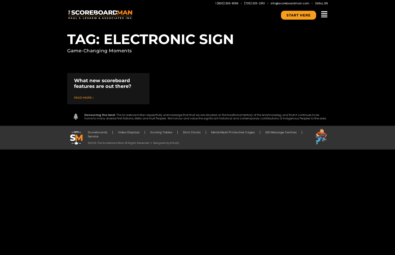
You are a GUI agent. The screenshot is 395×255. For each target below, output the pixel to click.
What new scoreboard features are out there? (102, 83)
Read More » (84, 97)
